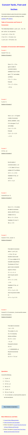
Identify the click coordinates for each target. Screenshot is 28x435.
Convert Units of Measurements (11, 420)
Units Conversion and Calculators (12, 422)
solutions (10, 18)
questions (3, 18)
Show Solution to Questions (10, 406)
